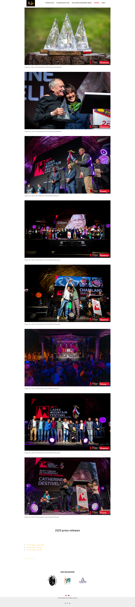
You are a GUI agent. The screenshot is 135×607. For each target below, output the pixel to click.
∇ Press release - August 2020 (35, 545)
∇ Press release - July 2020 (34, 547)
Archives (96, 2)
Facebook (67, 604)
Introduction (49, 2)
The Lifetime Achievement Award (82, 2)
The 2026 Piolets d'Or (62, 2)
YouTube (70, 604)
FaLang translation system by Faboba (29, 558)
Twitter (65, 604)
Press (103, 2)
